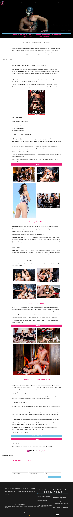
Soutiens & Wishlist (66, 27)
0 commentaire (36, 42)
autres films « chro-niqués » (18, 55)
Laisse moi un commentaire (36, 435)
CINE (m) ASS (33, 27)
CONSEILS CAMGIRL (56, 27)
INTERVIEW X (40, 27)
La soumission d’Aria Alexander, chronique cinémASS (41, 36)
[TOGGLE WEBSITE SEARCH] (58, 2)
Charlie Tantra (16, 515)
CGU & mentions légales (35, 515)
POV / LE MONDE (48, 27)
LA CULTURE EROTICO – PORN (23, 27)
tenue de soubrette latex (27, 260)
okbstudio (69, 30)
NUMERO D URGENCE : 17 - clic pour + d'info (53, 490)
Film (21, 45)
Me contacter (22, 515)
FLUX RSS (27, 515)
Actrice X (18, 45)
